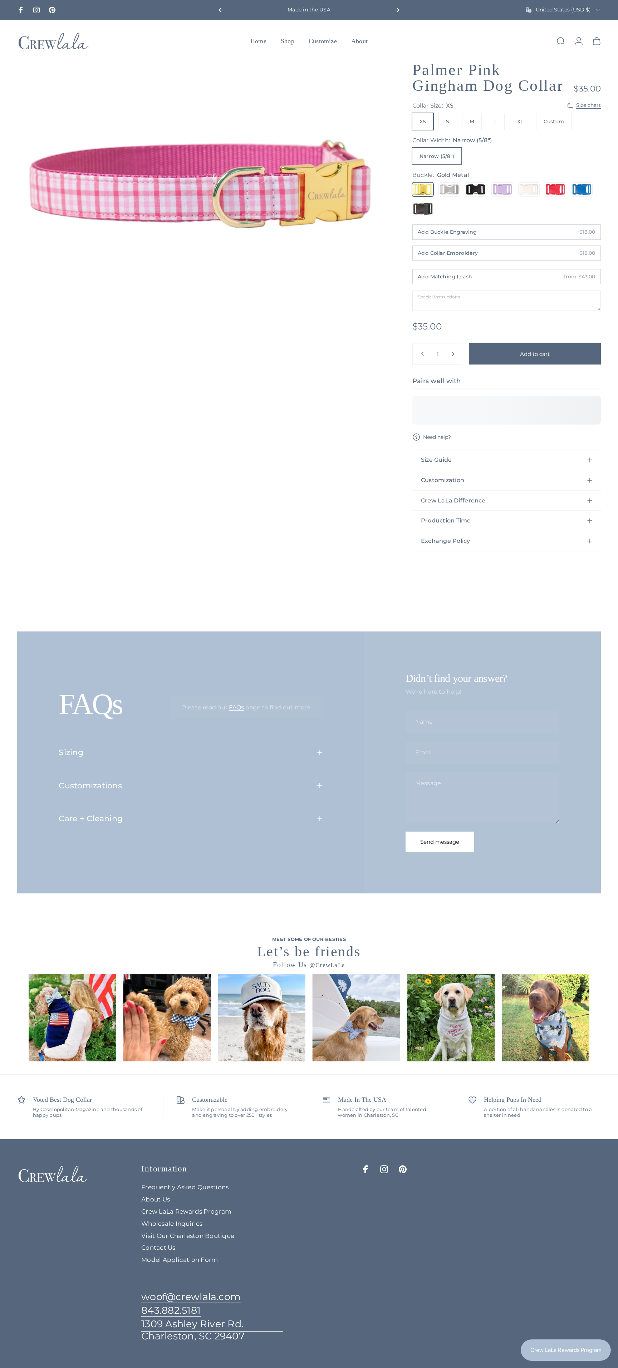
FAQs (236, 707)
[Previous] (221, 10)
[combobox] (563, 10)
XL (520, 121)
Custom (554, 121)
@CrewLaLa (327, 965)
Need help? (437, 437)
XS (423, 121)
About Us (155, 1199)
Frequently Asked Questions (185, 1187)
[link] (212, 1330)
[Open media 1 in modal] (200, 184)
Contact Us (158, 1247)
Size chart (588, 105)
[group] (72, 1017)
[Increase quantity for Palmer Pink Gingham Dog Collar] (454, 353)
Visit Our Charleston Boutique (187, 1235)
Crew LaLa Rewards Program (186, 1211)
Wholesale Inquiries (172, 1223)
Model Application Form (179, 1259)
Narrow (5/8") (437, 156)
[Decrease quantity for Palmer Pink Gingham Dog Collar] (421, 353)
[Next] (397, 10)
